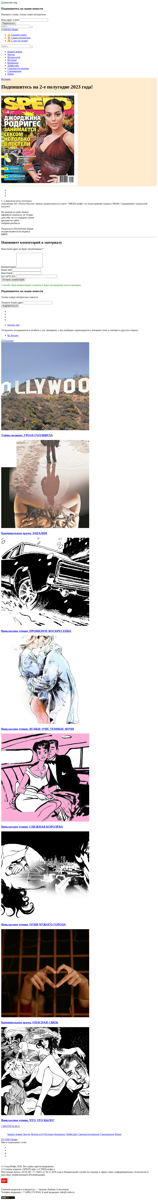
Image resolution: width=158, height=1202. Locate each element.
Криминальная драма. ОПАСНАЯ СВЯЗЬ (29, 1022)
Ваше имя (6, 269)
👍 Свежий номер (17, 35)
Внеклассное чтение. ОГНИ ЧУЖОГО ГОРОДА (33, 924)
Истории (12, 60)
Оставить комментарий (13, 280)
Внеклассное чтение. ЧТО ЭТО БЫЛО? (28, 1120)
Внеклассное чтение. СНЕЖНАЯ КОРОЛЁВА (32, 826)
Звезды (11, 54)
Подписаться (8, 23)
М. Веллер (12, 335)
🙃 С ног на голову (17, 40)
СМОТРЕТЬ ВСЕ (10, 1126)
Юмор (10, 74)
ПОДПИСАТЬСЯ (10, 306)
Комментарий (8, 267)
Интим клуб (13, 57)
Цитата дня (13, 325)
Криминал (12, 62)
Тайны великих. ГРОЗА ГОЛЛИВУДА (27, 435)
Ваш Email (6, 273)
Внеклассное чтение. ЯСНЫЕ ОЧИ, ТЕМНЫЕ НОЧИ (37, 729)
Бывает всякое (14, 51)
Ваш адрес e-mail (10, 20)
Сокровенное (14, 71)
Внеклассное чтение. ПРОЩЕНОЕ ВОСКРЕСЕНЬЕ (36, 631)
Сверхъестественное (18, 68)
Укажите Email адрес (12, 302)
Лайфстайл (13, 65)
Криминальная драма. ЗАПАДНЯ (24, 533)
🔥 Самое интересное (18, 37)
